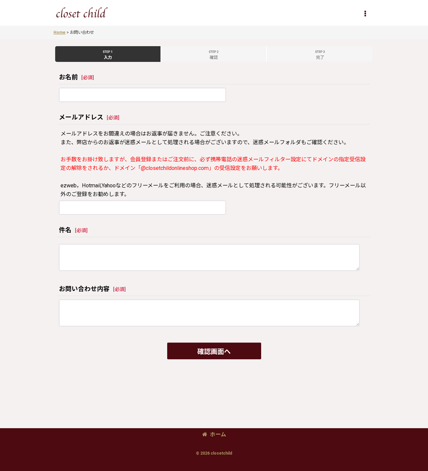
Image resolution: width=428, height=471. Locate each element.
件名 (65, 230)
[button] (365, 13)
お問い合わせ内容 (84, 289)
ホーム (218, 434)
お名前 (68, 77)
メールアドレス (81, 117)
